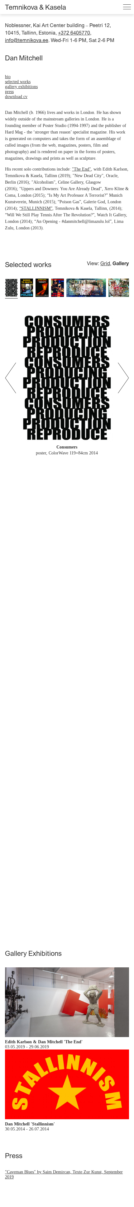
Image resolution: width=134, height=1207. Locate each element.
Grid (105, 263)
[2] (26, 288)
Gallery (120, 263)
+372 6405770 (74, 32)
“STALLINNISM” (35, 208)
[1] (11, 288)
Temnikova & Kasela (35, 7)
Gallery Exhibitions (21, 86)
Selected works (18, 81)
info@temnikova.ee (26, 40)
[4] (57, 288)
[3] (42, 288)
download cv (16, 96)
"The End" (81, 169)
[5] (86, 288)
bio (8, 76)
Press (9, 91)
